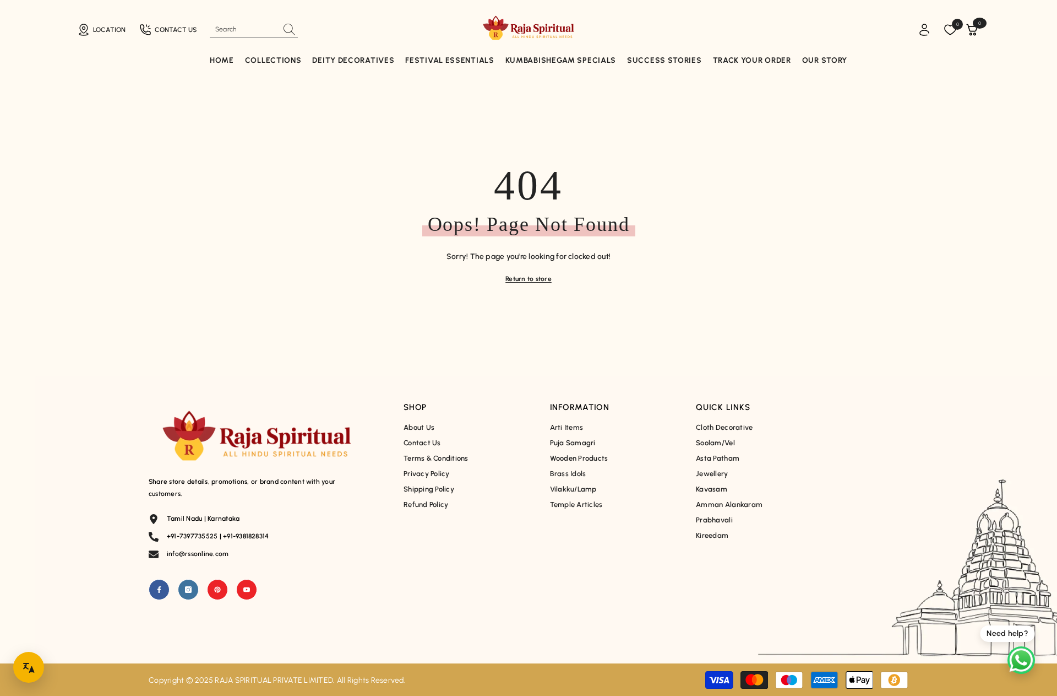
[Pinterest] (217, 589)
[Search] (254, 29)
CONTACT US (176, 30)
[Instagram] (188, 589)
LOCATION (109, 30)
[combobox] (244, 29)
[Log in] (924, 29)
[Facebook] (159, 589)
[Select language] (28, 667)
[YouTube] (246, 589)
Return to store (528, 279)
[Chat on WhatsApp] (1021, 660)
